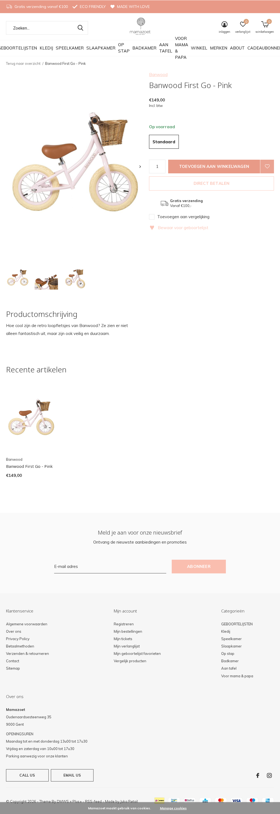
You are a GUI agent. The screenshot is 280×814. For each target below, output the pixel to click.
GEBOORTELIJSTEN (237, 624)
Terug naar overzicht (23, 63)
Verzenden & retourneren (27, 653)
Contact (12, 661)
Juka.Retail (129, 801)
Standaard (164, 141)
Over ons (13, 631)
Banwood (158, 74)
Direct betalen (212, 183)
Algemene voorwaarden (26, 624)
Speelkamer (70, 48)
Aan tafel (165, 47)
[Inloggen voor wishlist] (267, 166)
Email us (72, 775)
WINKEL (199, 48)
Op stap (124, 47)
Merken (218, 48)
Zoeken (80, 28)
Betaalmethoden (20, 646)
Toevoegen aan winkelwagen (214, 166)
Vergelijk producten (130, 661)
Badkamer (144, 48)
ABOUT (237, 48)
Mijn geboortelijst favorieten (137, 653)
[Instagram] (269, 775)
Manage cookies (173, 808)
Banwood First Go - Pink (29, 466)
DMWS (63, 801)
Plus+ (77, 801)
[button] (17, 278)
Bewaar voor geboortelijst (179, 227)
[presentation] (140, 166)
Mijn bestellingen (128, 631)
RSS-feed (93, 801)
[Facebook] (257, 775)
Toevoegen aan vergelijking (183, 216)
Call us (27, 775)
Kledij (46, 48)
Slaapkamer (100, 48)
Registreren (124, 624)
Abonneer (199, 566)
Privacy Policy (18, 639)
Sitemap (13, 668)
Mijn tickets (123, 639)
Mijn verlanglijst (127, 646)
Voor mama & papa (181, 47)
